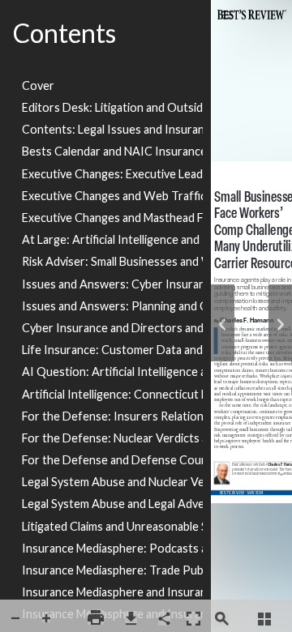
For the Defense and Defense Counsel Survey (112, 460)
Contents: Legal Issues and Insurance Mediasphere (112, 129)
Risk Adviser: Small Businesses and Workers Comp (112, 261)
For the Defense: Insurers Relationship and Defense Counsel (112, 416)
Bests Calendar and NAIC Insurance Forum (112, 151)
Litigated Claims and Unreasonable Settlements (112, 526)
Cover (38, 85)
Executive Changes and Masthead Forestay (112, 217)
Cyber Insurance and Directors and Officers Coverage (112, 328)
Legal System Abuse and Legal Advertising (112, 503)
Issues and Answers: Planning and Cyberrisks (112, 306)
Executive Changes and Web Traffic (112, 196)
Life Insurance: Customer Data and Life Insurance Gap (112, 350)
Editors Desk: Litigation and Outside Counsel (112, 107)
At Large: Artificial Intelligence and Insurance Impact (112, 239)
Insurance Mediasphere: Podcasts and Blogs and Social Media (112, 548)
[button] (15, 619)
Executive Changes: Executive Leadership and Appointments (112, 174)
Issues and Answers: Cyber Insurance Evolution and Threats (112, 284)
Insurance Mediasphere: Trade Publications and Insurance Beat (112, 570)
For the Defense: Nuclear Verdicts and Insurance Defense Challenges (112, 438)
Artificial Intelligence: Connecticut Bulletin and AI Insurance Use (112, 394)
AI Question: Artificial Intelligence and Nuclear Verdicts (112, 371)
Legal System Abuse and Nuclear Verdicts (112, 482)
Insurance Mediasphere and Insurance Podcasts (112, 592)
